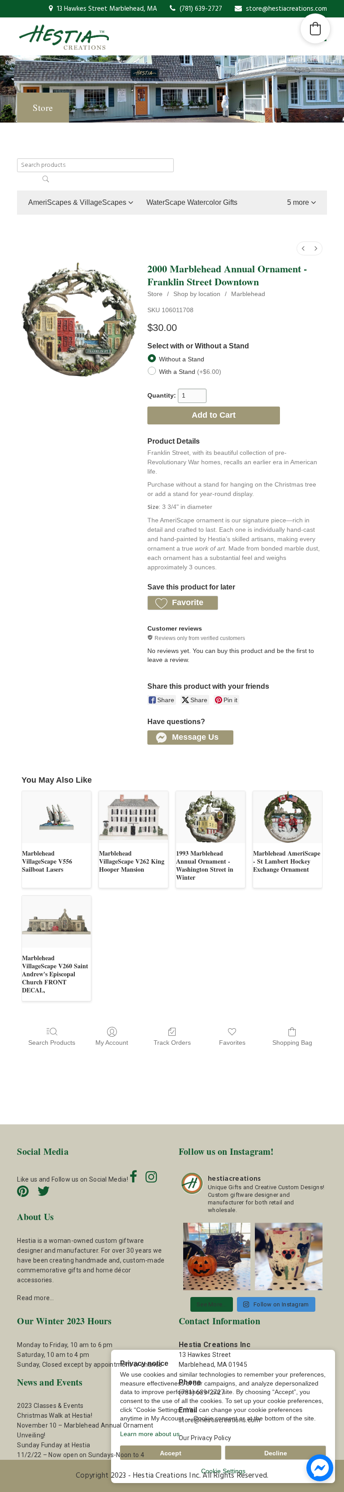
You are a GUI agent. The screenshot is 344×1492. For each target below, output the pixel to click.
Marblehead (248, 293)
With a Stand (190, 371)
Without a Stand (181, 358)
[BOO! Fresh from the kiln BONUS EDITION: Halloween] (216, 1256)
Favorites (232, 1042)
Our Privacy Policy (205, 1437)
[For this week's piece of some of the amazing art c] (288, 1256)
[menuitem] (303, 248)
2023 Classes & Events (50, 1405)
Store (155, 293)
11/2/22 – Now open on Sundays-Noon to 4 (80, 1454)
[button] (301, 202)
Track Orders (172, 1042)
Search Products (51, 1042)
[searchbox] (95, 165)
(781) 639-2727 (200, 9)
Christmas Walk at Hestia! (54, 1415)
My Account (111, 1042)
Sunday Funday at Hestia (53, 1445)
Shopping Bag (292, 1042)
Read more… (35, 1297)
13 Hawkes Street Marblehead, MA (106, 9)
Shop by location (196, 293)
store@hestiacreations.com (285, 9)
